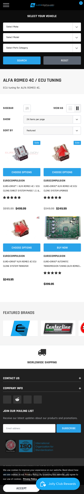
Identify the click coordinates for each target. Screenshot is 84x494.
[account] (68, 5)
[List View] (70, 108)
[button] (12, 198)
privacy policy (30, 479)
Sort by (8, 130)
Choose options (22, 172)
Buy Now (62, 248)
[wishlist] (5, 143)
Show (6, 119)
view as (58, 108)
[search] (16, 5)
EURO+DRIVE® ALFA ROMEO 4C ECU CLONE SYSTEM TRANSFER (19, 264)
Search (22, 60)
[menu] (6, 5)
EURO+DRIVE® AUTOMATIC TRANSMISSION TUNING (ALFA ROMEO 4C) (62, 264)
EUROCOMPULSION (14, 180)
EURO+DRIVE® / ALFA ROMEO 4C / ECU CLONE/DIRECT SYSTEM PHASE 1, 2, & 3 (21, 189)
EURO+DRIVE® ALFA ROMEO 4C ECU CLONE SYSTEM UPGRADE (60, 188)
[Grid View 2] (77, 108)
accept (21, 488)
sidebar (8, 108)
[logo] (42, 5)
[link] (21, 154)
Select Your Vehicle (42, 16)
